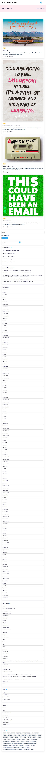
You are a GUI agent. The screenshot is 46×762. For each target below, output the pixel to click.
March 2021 (5, 421)
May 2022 (4, 387)
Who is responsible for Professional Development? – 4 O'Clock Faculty (16, 275)
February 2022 (5, 394)
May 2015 (4, 588)
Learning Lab (5, 651)
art (32, 733)
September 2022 (6, 378)
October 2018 (5, 490)
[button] (19, 242)
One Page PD (5, 658)
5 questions (13, 733)
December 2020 (6, 428)
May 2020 (4, 444)
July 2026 (4, 292)
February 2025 (5, 332)
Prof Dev (28, 739)
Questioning (13, 741)
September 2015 (6, 578)
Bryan (4, 639)
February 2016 (5, 566)
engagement (29, 737)
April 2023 (4, 361)
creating (16, 737)
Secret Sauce (5, 664)
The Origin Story (6, 722)
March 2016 (5, 564)
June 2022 (5, 385)
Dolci (3, 644)
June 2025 (5, 323)
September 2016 (6, 549)
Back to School (5, 637)
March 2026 (5, 301)
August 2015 (5, 580)
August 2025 (5, 318)
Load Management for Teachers (25, 270)
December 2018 (6, 485)
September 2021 (6, 406)
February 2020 (5, 452)
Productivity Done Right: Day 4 (9, 256)
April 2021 (4, 418)
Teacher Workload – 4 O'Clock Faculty (10, 270)
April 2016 (4, 561)
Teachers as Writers (6, 669)
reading (18, 741)
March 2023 (5, 363)
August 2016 (5, 552)
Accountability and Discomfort (11, 125)
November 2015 (6, 573)
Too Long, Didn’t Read (26, 272)
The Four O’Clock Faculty (7, 719)
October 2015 (5, 576)
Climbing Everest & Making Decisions (26, 281)
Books (4, 710)
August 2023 (5, 359)
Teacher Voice (27, 745)
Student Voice (21, 745)
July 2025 (4, 320)
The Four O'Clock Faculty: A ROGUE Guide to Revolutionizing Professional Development (19, 676)
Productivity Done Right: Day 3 (9, 259)
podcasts (18, 739)
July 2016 (4, 554)
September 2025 (6, 316)
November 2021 (6, 402)
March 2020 (5, 449)
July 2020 (4, 440)
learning (4, 739)
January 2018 (5, 511)
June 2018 (5, 499)
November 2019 (6, 459)
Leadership (39, 737)
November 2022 (6, 373)
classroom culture (24, 735)
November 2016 (6, 545)
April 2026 (4, 299)
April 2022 (4, 390)
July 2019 (4, 468)
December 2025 (6, 309)
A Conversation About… (7, 629)
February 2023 (5, 366)
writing (32, 749)
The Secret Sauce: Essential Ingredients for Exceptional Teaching (15, 678)
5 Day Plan (5, 622)
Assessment (36, 733)
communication (5, 737)
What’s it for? (6, 220)
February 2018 (5, 509)
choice (19, 735)
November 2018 (6, 487)
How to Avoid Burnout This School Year (11, 250)
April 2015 (4, 590)
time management (26, 749)
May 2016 (4, 559)
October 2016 (5, 547)
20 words (4, 620)
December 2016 (6, 542)
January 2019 (5, 483)
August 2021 (5, 409)
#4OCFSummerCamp (7, 610)
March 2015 (5, 592)
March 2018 (5, 506)
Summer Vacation (6, 667)
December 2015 (6, 571)
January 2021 (5, 425)
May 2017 (4, 530)
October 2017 (5, 518)
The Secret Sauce (6, 724)
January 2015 (5, 597)
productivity (23, 739)
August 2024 (5, 347)
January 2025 (5, 335)
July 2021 (4, 411)
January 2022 (5, 397)
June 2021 (5, 413)
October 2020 (5, 433)
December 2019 (6, 456)
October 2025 (5, 313)
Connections (11, 737)
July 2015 (4, 583)
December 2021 (6, 399)
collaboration (39, 735)
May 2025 (4, 325)
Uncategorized (5, 681)
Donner (4, 646)
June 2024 (5, 351)
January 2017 (5, 540)
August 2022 (5, 380)
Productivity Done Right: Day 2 (9, 262)
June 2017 (5, 528)
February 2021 (5, 423)
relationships (27, 741)
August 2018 (5, 495)
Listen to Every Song (8, 166)
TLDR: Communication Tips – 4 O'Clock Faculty (12, 272)
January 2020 (5, 454)
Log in (5, 692)
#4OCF (4, 606)
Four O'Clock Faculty (9, 2)
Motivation (13, 739)
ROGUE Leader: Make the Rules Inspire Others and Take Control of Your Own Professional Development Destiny (19, 743)
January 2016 (5, 568)
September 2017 (6, 521)
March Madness (6, 653)
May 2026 (4, 297)
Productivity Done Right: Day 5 (9, 253)
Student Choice (15, 745)
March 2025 (5, 330)
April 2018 (4, 504)
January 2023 (5, 368)
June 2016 (5, 557)
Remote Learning (33, 741)
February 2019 (5, 480)
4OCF (8, 733)
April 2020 (4, 447)
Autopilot (4, 634)
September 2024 (6, 344)
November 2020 (6, 430)
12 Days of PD (5, 618)
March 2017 (5, 535)
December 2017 (6, 514)
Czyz (4, 48)
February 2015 (5, 595)
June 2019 (5, 471)
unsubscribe (6, 235)
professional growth (34, 739)
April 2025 (4, 328)
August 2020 (5, 437)
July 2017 (4, 526)
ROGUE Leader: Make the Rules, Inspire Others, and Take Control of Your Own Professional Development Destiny (23, 661)
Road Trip (5, 50)
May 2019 (4, 473)
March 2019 (5, 478)
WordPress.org (7, 699)
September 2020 (6, 435)
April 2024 (4, 356)
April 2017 (4, 533)
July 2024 (4, 349)
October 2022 (5, 375)
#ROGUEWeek (5, 615)
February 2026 (5, 304)
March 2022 (5, 392)
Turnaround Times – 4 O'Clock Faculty (10, 281)
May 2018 (4, 502)
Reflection (22, 741)
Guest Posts (5, 649)
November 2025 (6, 311)
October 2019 (5, 461)
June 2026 (5, 294)
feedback (34, 737)
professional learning (6, 741)
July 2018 (4, 497)
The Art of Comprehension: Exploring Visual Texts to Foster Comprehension (17, 674)
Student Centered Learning (7, 745)
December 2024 (6, 337)
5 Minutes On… (6, 625)
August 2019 (5, 466)
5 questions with (6, 627)
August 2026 (5, 289)
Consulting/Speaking (6, 712)
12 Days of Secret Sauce (26, 733)
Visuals (4, 683)
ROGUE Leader (6, 717)
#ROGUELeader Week (7, 613)
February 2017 (5, 537)
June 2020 (5, 442)
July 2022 (4, 382)
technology (33, 745)
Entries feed (6, 694)
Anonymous (5, 632)
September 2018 (6, 492)
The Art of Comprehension (8, 671)
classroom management (32, 735)
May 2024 (4, 354)
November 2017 (6, 516)
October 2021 (5, 404)
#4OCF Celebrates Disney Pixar (9, 608)
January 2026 (5, 306)
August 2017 (5, 523)
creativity (21, 737)
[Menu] (43, 2)
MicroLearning (5, 656)
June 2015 (5, 585)
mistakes (9, 739)
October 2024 (5, 342)
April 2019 (4, 475)
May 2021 (4, 416)
